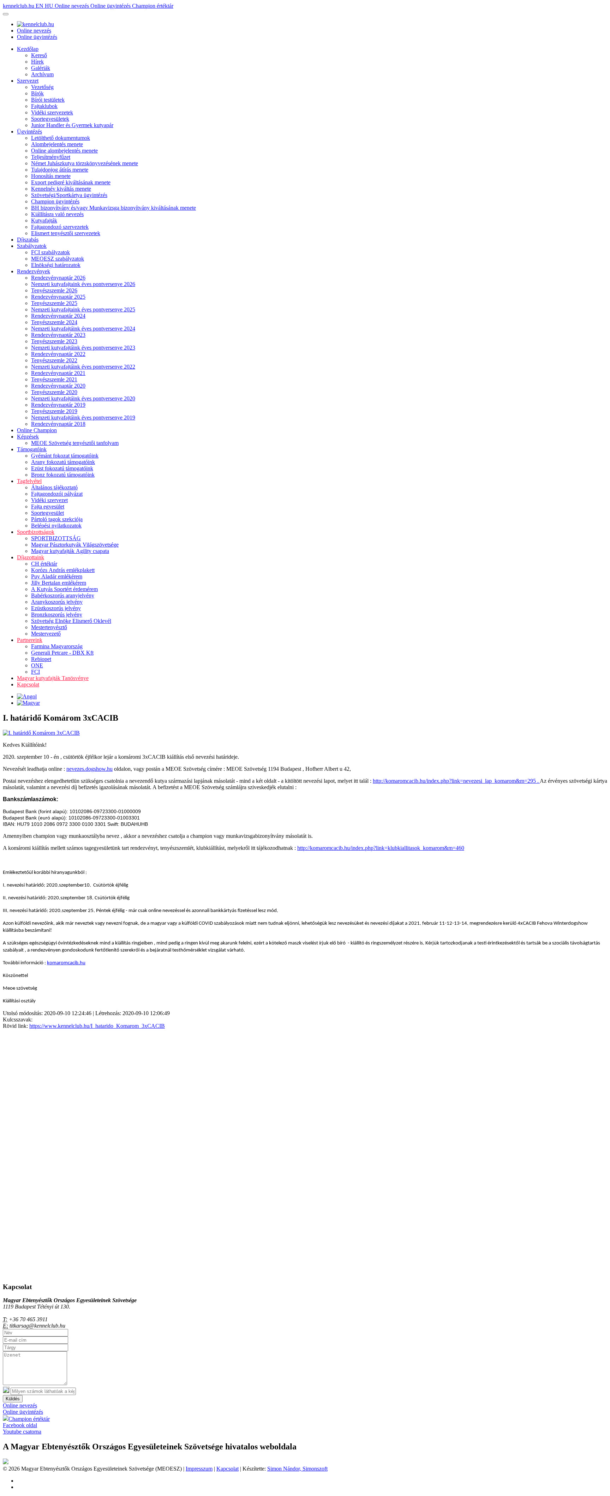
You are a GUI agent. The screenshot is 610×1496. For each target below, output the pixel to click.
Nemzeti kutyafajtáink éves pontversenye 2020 (83, 398)
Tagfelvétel (29, 481)
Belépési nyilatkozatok (56, 526)
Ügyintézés (29, 132)
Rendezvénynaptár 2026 (58, 278)
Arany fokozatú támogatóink (63, 462)
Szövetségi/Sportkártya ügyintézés (69, 195)
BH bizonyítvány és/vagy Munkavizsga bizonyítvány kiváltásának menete (113, 208)
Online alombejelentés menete (64, 151)
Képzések (28, 437)
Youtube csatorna (22, 1432)
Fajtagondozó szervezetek (60, 227)
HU (50, 6)
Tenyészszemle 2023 (54, 341)
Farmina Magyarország (57, 646)
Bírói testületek (48, 100)
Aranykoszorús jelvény (57, 602)
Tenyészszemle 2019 (54, 411)
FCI (35, 672)
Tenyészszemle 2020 (54, 392)
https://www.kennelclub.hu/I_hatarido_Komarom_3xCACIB (97, 1026)
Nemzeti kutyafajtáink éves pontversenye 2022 (83, 367)
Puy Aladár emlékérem (56, 576)
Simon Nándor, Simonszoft (297, 1469)
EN (40, 6)
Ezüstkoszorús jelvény (56, 608)
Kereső (39, 55)
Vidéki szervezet (49, 500)
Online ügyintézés (111, 6)
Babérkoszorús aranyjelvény (62, 595)
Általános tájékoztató (54, 487)
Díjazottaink (30, 557)
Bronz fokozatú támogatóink (63, 475)
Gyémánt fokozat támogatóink (64, 456)
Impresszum (199, 1469)
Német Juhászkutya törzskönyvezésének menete (84, 163)
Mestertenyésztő (49, 627)
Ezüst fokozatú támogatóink (62, 468)
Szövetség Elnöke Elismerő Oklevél (71, 621)
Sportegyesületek (50, 119)
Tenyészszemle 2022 (54, 360)
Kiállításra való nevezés (57, 214)
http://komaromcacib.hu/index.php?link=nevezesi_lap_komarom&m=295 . (456, 781)
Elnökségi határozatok (55, 265)
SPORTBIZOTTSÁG (56, 538)
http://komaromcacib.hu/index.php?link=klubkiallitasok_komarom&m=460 (380, 848)
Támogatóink (32, 449)
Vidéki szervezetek (52, 112)
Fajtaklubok (44, 106)
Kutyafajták (44, 220)
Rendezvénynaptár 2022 (58, 354)
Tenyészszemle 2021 (54, 379)
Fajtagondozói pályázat (57, 494)
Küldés (13, 1398)
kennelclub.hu (19, 6)
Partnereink (29, 640)
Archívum (42, 74)
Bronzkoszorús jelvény (56, 615)
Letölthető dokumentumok (60, 138)
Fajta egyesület (47, 506)
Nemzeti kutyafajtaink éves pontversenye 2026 (83, 284)
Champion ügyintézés (55, 201)
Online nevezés (72, 6)
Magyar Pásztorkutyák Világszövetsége (75, 545)
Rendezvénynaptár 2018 (58, 424)
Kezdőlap (27, 49)
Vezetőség (42, 87)
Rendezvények (33, 271)
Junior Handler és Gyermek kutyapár (72, 125)
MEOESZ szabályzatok (57, 259)
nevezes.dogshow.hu (89, 769)
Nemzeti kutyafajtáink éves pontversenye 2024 (83, 329)
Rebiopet (41, 659)
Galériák (40, 68)
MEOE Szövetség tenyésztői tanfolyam (75, 443)
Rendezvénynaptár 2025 (58, 297)
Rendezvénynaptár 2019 (58, 405)
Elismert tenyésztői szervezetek (65, 233)
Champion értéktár (152, 6)
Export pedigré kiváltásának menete (70, 182)
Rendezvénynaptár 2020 (58, 386)
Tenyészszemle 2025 (54, 303)
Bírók (37, 93)
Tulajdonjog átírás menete (59, 170)
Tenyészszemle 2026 (54, 290)
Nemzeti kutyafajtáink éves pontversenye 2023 (83, 348)
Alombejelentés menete (57, 144)
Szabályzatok (32, 246)
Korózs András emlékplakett (63, 570)
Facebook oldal (20, 1425)
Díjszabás (27, 240)
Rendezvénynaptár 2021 (58, 373)
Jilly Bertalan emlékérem (58, 583)
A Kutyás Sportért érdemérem (64, 589)
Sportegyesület (47, 513)
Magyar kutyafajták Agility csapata (70, 551)
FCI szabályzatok (50, 252)
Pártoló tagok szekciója (57, 519)
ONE (37, 665)
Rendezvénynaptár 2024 (58, 316)
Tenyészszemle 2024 (54, 322)
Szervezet (27, 81)
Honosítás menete (51, 176)
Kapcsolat (28, 684)
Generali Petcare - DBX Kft (62, 653)
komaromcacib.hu (66, 963)
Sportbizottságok (35, 532)
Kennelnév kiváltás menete (61, 189)
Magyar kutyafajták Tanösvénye (53, 678)
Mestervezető (46, 634)
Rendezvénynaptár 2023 (58, 335)
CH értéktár (44, 564)
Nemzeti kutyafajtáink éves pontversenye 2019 (83, 418)
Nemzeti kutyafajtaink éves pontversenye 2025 (83, 309)
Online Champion (37, 430)
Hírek (37, 62)
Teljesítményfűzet (50, 157)
